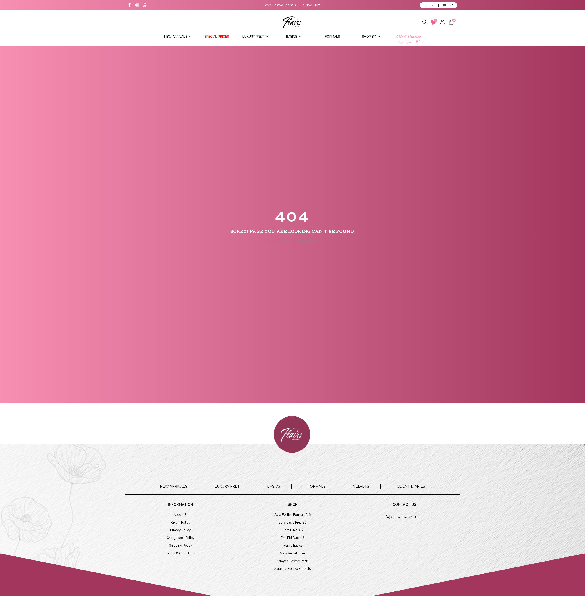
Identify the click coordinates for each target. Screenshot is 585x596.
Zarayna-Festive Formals (292, 568)
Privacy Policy (180, 530)
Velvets (361, 486)
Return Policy (180, 522)
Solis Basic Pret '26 (292, 522)
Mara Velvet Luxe (292, 553)
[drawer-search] (424, 22)
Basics (273, 486)
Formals (317, 486)
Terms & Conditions (180, 553)
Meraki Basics (293, 545)
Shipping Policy (180, 545)
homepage (307, 240)
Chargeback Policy (180, 538)
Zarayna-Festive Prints (292, 561)
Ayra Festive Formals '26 (292, 515)
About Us (180, 515)
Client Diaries (411, 486)
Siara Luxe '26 (292, 530)
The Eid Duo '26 (292, 538)
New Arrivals (173, 486)
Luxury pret (227, 486)
